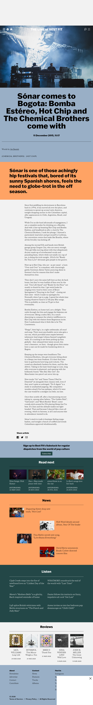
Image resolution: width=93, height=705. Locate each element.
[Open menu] (89, 29)
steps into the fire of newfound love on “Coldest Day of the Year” (26, 583)
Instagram (59, 674)
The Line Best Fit (46, 29)
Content (35, 671)
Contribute (14, 683)
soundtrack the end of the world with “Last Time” (63, 582)
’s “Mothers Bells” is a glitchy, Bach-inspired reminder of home (25, 596)
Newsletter (14, 674)
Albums (35, 683)
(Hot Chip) (31, 156)
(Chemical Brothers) (13, 156)
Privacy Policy (31, 699)
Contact (12, 680)
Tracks (35, 680)
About (12, 671)
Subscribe (46, 453)
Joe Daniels (14, 149)
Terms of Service (16, 699)
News (34, 674)
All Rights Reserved (47, 699)
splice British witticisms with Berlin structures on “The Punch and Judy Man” (26, 608)
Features (35, 677)
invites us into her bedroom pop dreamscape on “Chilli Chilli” (65, 607)
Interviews (15, 488)
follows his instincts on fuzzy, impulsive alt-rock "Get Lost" (64, 596)
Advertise (13, 677)
